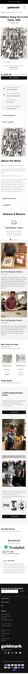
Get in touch (10, 102)
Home (2, 12)
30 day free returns (12, 108)
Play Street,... (21, 369)
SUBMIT (22, 591)
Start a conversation (12, 89)
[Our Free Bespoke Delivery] (14, 256)
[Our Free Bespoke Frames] (14, 304)
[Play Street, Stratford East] (20, 358)
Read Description (13, 67)
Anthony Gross (15, 22)
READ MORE (14, 412)
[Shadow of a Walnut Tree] (7, 359)
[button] (3, 7)
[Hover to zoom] (14, 43)
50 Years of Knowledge (14, 1)
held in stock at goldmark (13, 95)
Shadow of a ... (7, 369)
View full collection (6, 346)
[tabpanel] (14, 229)
